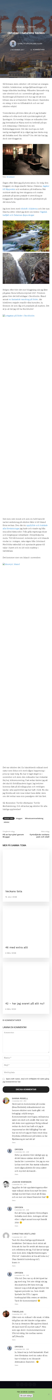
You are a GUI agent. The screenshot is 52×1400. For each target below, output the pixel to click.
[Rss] (34, 1384)
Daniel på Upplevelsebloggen (29, 43)
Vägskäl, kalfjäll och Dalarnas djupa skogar (25, 214)
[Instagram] (26, 1384)
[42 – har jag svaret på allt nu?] (26, 980)
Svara (13, 1143)
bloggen (19, 818)
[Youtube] (17, 1384)
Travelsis (17, 1312)
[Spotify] (22, 1384)
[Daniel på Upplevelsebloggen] (13, 43)
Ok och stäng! (26, 1396)
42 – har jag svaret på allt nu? (25, 1003)
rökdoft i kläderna (29, 208)
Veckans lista (13, 891)
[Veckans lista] (26, 868)
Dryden (19, 1149)
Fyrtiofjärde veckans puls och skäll (39, 835)
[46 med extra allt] (26, 924)
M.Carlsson (11, 177)
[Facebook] (30, 1384)
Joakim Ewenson (21, 1182)
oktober (6, 822)
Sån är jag (20, 27)
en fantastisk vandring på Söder (23, 299)
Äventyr (32, 27)
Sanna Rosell (20, 1098)
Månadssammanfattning (34, 818)
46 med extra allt (16, 947)
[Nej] (48, 1394)
